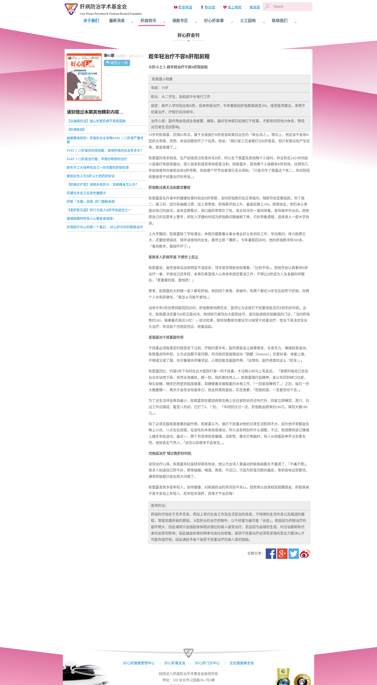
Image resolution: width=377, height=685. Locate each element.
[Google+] (282, 553)
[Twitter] (293, 553)
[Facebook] (271, 553)
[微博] (305, 553)
